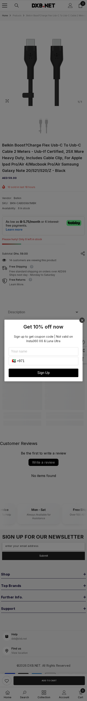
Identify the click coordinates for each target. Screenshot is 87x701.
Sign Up (43, 373)
